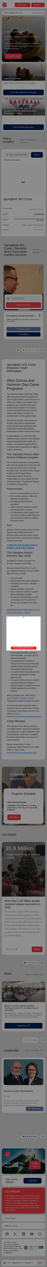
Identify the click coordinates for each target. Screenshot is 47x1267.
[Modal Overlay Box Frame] (23, 633)
